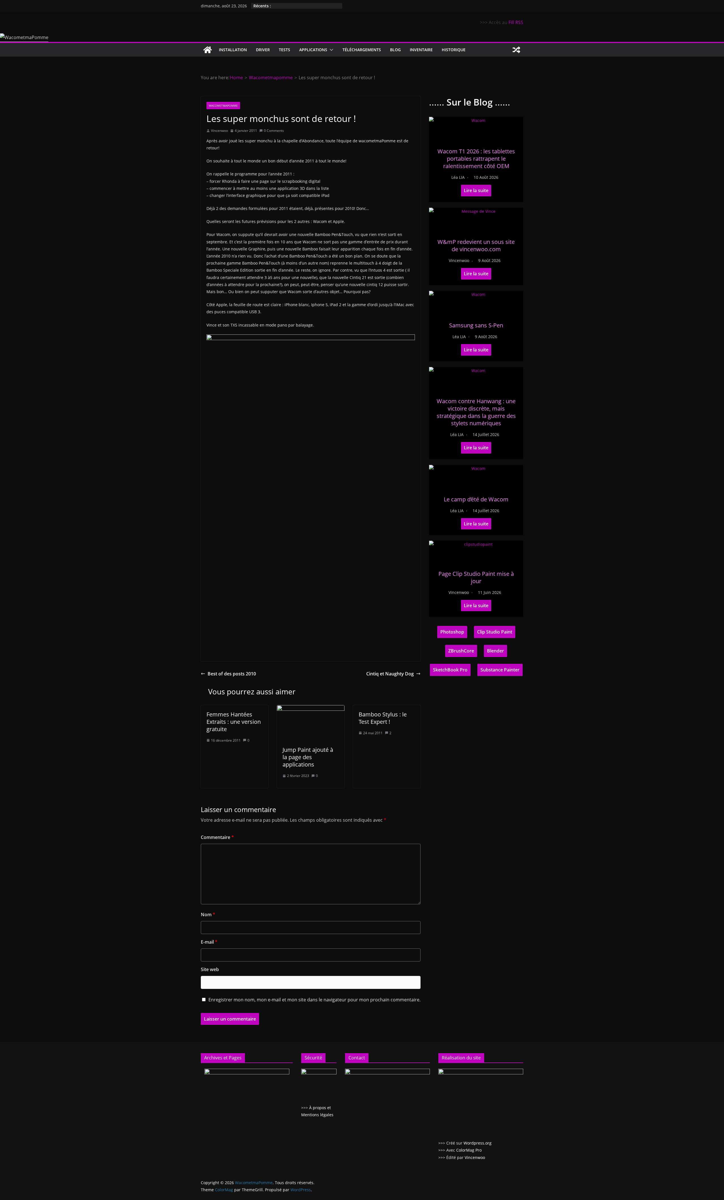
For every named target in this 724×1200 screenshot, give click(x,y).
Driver (263, 49)
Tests (284, 49)
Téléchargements (361, 49)
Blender (495, 651)
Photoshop (452, 632)
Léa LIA (458, 177)
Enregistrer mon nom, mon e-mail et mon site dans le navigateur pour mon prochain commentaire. (314, 1000)
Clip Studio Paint (494, 632)
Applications (313, 49)
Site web (210, 969)
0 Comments (274, 130)
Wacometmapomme (223, 106)
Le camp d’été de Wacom (476, 499)
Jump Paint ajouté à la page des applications (308, 757)
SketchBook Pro (450, 670)
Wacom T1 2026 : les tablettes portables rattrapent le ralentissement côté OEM (476, 158)
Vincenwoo (219, 130)
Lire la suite (476, 190)
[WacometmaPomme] (207, 50)
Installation (233, 49)
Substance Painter (500, 670)
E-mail (209, 942)
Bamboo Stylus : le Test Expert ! (383, 717)
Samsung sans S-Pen (476, 325)
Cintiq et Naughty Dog (390, 674)
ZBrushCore (461, 651)
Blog (395, 49)
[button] (330, 50)
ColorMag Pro (469, 1150)
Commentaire (217, 837)
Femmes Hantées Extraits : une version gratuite (233, 721)
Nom (208, 914)
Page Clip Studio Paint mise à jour (476, 577)
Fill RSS (515, 22)
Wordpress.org (478, 1143)
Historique (454, 49)
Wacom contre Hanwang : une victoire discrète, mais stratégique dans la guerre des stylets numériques (476, 412)
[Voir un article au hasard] (516, 50)
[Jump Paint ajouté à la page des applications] (310, 709)
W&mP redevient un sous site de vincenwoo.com (476, 245)
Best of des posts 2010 (232, 674)
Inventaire (421, 49)
